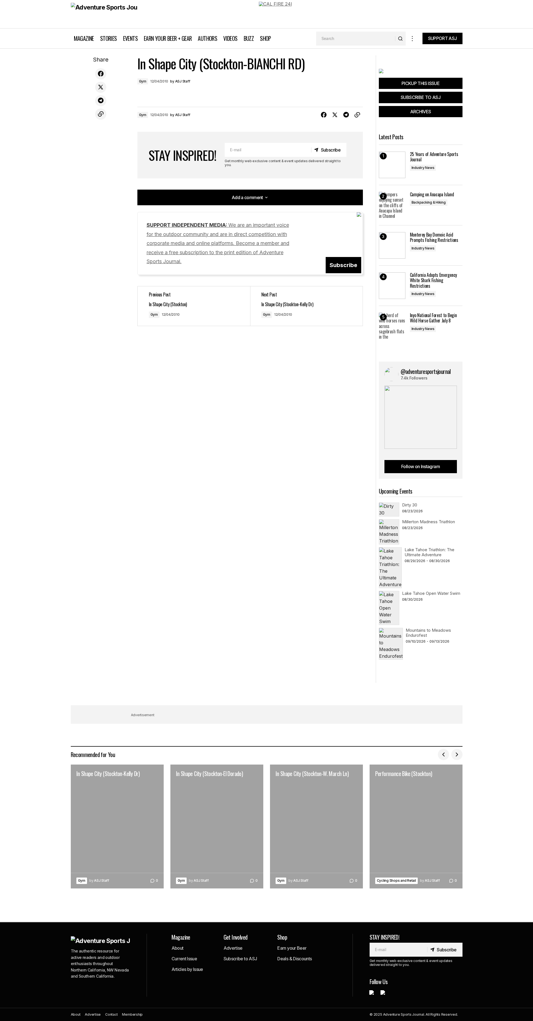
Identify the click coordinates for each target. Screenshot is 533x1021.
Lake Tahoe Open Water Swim (431, 593)
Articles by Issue (187, 969)
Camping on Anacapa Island (432, 194)
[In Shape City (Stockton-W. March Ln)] (316, 826)
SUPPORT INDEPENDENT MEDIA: (218, 243)
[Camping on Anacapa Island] (392, 205)
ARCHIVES (420, 111)
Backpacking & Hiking (429, 202)
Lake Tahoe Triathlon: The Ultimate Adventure (429, 552)
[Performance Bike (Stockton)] (416, 826)
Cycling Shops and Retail (396, 880)
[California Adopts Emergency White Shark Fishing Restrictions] (392, 285)
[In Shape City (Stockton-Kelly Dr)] (306, 306)
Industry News (423, 168)
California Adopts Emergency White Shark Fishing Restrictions (433, 280)
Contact (111, 1014)
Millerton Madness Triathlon (428, 521)
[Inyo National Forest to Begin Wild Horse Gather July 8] (392, 326)
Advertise (233, 948)
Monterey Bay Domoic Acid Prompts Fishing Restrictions (434, 237)
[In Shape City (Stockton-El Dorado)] (216, 826)
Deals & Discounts (294, 958)
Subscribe (343, 265)
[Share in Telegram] (100, 100)
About (178, 948)
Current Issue (184, 958)
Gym (142, 81)
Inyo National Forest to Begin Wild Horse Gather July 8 (433, 318)
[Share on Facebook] (100, 74)
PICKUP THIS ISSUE (420, 83)
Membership (132, 1014)
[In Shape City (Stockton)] (194, 306)
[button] (412, 38)
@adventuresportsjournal (426, 371)
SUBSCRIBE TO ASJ (420, 97)
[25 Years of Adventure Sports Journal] (392, 165)
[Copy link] (100, 114)
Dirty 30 (409, 505)
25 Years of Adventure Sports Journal (434, 157)
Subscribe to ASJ (240, 958)
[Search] (400, 38)
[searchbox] (355, 38)
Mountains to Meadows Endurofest (428, 633)
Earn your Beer (291, 948)
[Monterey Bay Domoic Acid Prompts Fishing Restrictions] (392, 245)
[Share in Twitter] (100, 87)
